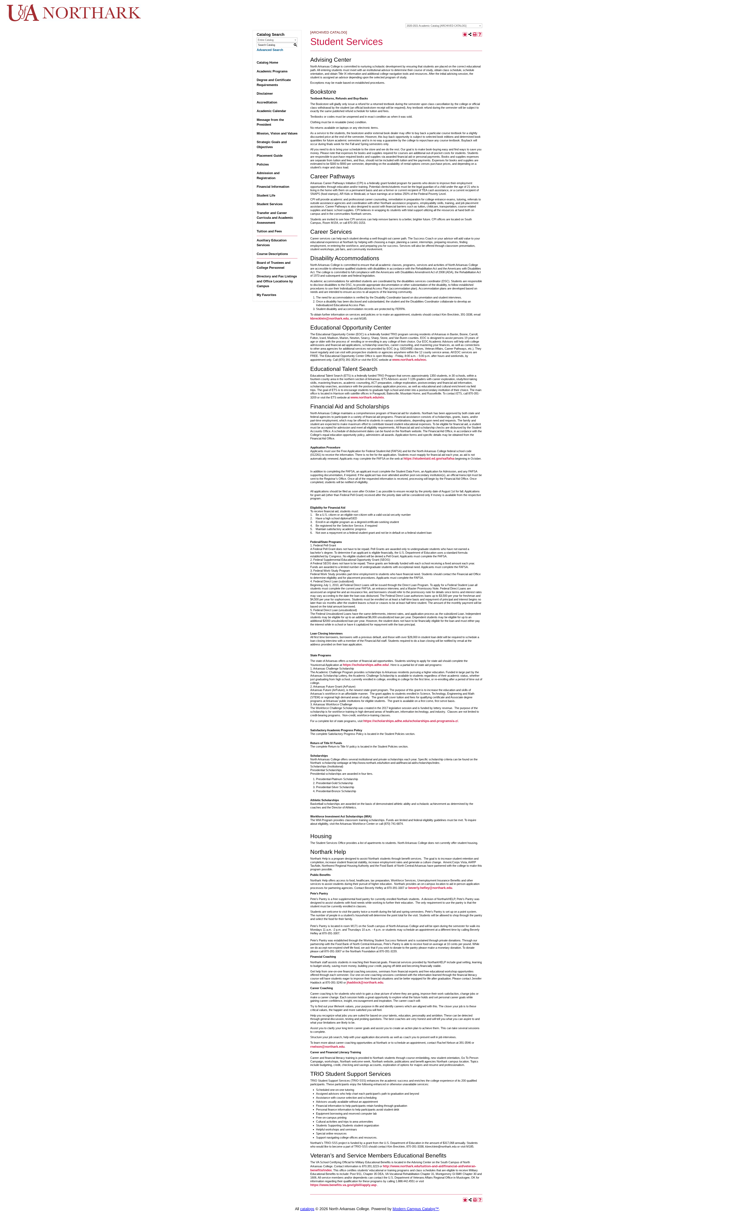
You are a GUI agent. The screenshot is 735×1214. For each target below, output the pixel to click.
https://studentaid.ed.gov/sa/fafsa (428, 458)
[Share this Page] (470, 34)
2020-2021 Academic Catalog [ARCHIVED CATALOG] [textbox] (436, 25)
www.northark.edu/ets (367, 397)
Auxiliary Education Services (272, 243)
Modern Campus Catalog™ (416, 1209)
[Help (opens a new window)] (480, 34)
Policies (263, 164)
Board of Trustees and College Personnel (273, 265)
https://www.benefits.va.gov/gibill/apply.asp (343, 1185)
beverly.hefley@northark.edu (430, 888)
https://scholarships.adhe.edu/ (366, 665)
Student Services (270, 204)
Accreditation (267, 102)
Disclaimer (265, 93)
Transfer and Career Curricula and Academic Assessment (275, 218)
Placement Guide (270, 155)
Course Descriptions (272, 254)
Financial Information (273, 187)
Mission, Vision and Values (277, 133)
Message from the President (270, 122)
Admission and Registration (268, 175)
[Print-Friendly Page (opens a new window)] (475, 34)
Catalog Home (267, 62)
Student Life (266, 195)
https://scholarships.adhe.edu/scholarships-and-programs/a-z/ (410, 721)
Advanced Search (270, 50)
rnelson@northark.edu (327, 1046)
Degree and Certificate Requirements (274, 82)
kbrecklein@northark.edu (329, 318)
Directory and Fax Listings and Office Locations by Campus (277, 281)
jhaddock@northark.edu (365, 982)
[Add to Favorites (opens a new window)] (465, 34)
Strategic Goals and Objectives (272, 144)
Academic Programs (272, 71)
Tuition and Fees (269, 231)
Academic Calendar (271, 111)
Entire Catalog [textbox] (266, 40)
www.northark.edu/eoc (409, 359)
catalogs (307, 1209)
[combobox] (444, 25)
